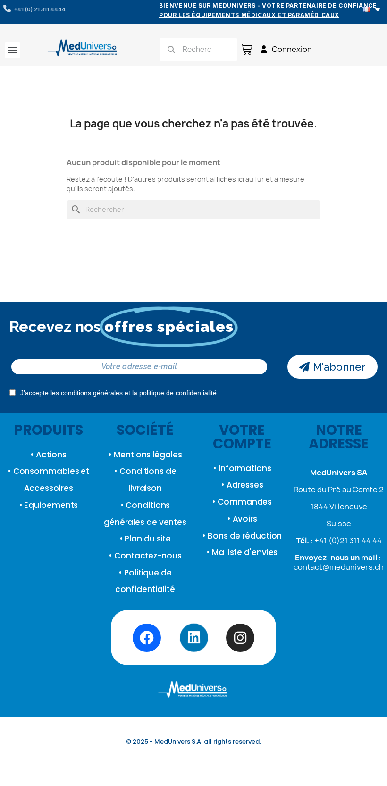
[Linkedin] (193, 638)
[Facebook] (147, 638)
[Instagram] (240, 638)
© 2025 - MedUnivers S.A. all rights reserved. (193, 741)
